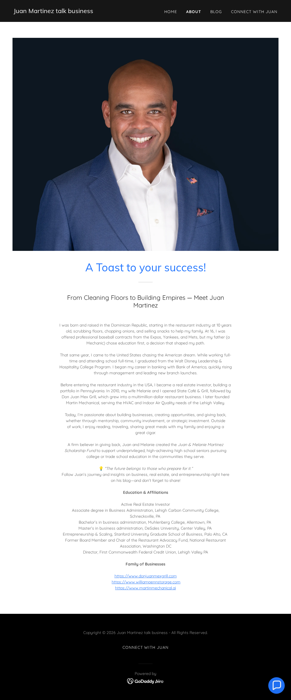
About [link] (193, 11)
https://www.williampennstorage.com (146, 582)
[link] (53, 11)
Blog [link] (216, 11)
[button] (276, 685)
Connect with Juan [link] (254, 11)
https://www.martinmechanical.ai (145, 587)
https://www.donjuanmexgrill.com (146, 576)
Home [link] (170, 11)
